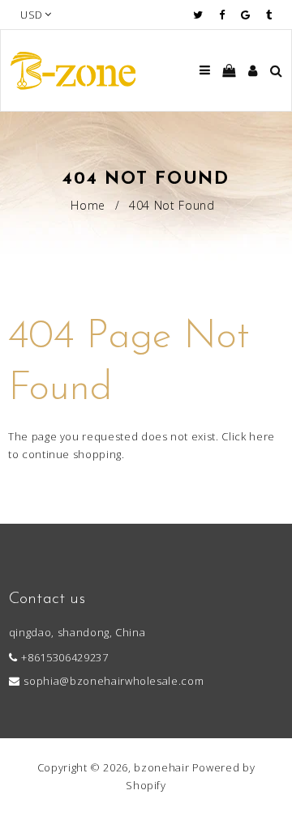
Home (88, 205)
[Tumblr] (269, 14)
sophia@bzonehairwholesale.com (114, 680)
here (262, 436)
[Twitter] (202, 14)
